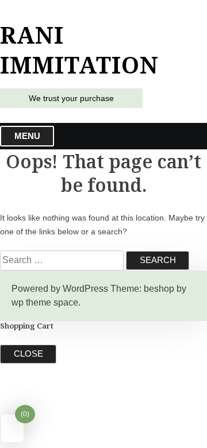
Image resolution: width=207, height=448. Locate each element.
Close (28, 353)
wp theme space (45, 302)
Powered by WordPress (60, 288)
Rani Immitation (79, 50)
